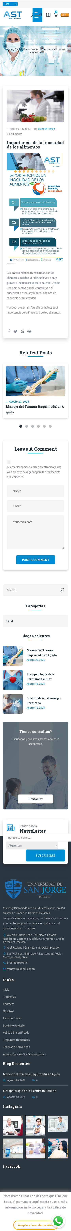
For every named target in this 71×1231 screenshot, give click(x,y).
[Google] (22, 331)
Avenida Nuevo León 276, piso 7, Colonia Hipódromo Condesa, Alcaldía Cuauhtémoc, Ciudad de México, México (33, 938)
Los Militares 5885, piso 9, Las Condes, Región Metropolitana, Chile (33, 955)
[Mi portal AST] (40, 15)
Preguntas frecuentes (16, 1039)
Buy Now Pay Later (14, 1025)
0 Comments (14, 134)
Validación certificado (16, 1032)
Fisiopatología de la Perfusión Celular (40, 676)
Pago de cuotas (12, 1018)
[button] (21, 426)
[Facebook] (9, 331)
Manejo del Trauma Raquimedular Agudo (42, 652)
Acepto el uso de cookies (35, 1225)
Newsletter (33, 831)
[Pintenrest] (29, 331)
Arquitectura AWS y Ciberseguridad (24, 1054)
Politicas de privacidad (16, 1047)
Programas (9, 996)
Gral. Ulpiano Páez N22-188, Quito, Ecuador (33, 947)
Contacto (8, 1004)
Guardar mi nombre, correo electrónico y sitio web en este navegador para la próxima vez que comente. (34, 472)
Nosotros (8, 1011)
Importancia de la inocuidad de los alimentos (34, 312)
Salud (18, 49)
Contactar (36, 799)
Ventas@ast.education (21, 968)
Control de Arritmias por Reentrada (44, 700)
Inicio (6, 989)
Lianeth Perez (46, 128)
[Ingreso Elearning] (48, 15)
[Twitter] (16, 331)
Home (9, 49)
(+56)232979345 (17, 962)
